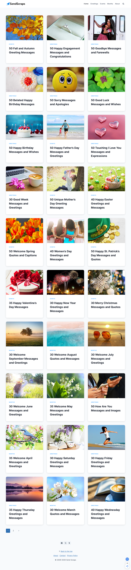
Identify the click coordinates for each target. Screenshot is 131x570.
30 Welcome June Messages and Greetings (21, 410)
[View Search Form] (123, 4)
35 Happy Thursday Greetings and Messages (22, 514)
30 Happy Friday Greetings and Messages (101, 462)
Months (110, 4)
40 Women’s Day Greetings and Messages (61, 255)
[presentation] (24, 27)
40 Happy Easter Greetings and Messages (102, 203)
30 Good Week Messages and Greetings (18, 203)
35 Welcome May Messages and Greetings (61, 410)
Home (86, 4)
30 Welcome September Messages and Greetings (23, 358)
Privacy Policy (72, 556)
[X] (65, 543)
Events (102, 4)
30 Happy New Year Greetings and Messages (63, 307)
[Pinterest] (61, 543)
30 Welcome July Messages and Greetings (102, 358)
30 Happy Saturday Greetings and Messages (62, 462)
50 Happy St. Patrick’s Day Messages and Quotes (105, 255)
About (117, 4)
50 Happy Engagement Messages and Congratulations (65, 52)
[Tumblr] (69, 543)
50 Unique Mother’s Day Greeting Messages (63, 203)
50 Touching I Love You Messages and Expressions (106, 152)
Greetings (94, 4)
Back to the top (66, 551)
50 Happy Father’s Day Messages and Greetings (64, 152)
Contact (63, 556)
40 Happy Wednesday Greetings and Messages (105, 514)
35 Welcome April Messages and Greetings (20, 462)
